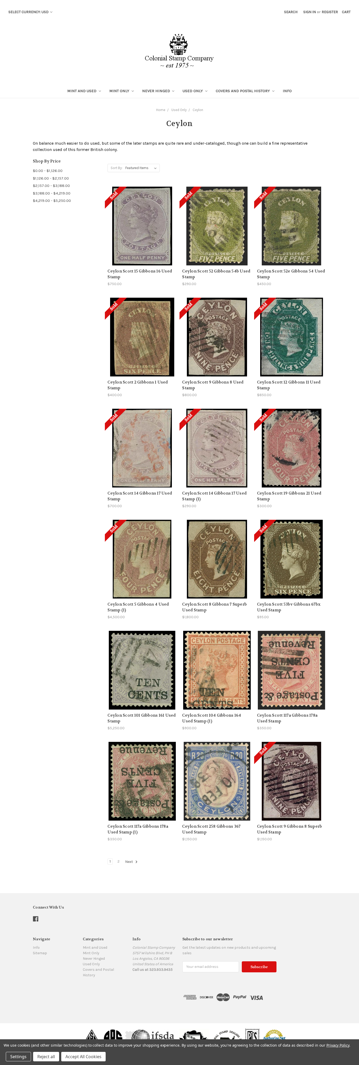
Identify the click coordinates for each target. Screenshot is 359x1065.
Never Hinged (156, 90)
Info (287, 90)
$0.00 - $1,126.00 (48, 170)
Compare (140, 223)
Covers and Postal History (243, 90)
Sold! (142, 232)
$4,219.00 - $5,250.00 (52, 200)
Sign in (309, 12)
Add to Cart (216, 568)
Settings (18, 1056)
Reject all (46, 1056)
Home (160, 110)
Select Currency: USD (28, 12)
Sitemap (40, 953)
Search (291, 12)
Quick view (142, 214)
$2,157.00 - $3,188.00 (51, 185)
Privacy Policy (337, 1045)
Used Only (193, 90)
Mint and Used (82, 90)
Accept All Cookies (83, 1056)
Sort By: (116, 168)
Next (129, 861)
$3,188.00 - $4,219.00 (51, 193)
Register (330, 12)
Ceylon (198, 110)
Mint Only (119, 90)
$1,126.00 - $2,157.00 (51, 178)
